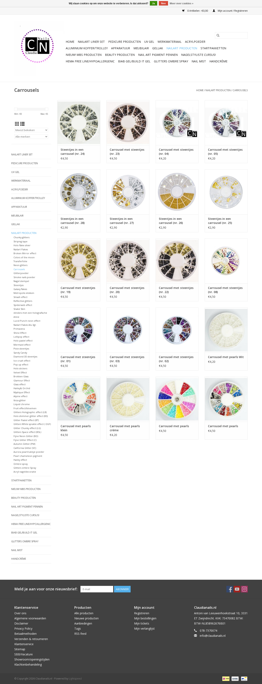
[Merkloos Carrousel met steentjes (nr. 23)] (127, 122)
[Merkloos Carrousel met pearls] (177, 399)
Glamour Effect (22, 380)
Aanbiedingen (83, 623)
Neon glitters (20, 265)
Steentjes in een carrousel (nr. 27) (122, 221)
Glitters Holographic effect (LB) (30, 412)
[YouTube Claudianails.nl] (237, 589)
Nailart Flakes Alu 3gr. (25, 324)
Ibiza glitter (20, 400)
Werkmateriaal (170, 42)
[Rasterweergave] (17, 124)
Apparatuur (120, 48)
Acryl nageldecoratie (25, 471)
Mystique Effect (22, 392)
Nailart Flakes (21, 249)
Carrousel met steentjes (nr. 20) (127, 290)
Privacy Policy (23, 628)
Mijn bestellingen (145, 618)
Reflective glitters (23, 300)
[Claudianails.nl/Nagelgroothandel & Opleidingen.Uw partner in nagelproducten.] (39, 48)
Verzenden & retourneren (31, 639)
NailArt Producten (181, 48)
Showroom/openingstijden (32, 659)
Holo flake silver (22, 245)
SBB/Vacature (23, 654)
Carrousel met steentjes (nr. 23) (127, 152)
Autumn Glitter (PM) (24, 443)
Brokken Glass (21, 376)
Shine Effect (20, 332)
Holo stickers (20, 368)
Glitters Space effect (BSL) (27, 432)
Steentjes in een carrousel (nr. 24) (73, 152)
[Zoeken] (218, 35)
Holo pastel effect (23, 340)
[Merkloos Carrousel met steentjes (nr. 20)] (127, 260)
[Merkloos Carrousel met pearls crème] (127, 399)
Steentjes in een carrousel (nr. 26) (171, 221)
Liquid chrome (22, 404)
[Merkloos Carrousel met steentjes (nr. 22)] (177, 260)
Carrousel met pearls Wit (226, 357)
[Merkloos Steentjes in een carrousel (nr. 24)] (78, 122)
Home (70, 42)
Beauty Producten (120, 55)
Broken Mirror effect (25, 253)
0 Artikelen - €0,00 (198, 10)
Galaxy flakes (20, 289)
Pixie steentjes (21, 348)
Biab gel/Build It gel (134, 61)
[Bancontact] (243, 678)
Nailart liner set (91, 42)
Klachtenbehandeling (28, 664)
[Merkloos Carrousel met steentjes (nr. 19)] (78, 260)
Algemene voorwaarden (30, 618)
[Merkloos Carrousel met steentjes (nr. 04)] (177, 122)
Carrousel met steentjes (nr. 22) (176, 290)
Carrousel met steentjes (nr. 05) (225, 152)
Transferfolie (20, 261)
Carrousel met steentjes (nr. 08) (225, 290)
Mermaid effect (22, 344)
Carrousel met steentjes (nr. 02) (176, 359)
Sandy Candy (20, 352)
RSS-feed (80, 634)
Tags (77, 628)
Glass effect (20, 384)
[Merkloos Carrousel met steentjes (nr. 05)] (226, 122)
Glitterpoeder (21, 273)
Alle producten (83, 613)
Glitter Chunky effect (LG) (27, 428)
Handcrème (218, 61)
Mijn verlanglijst (144, 628)
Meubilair (141, 48)
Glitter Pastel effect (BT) (26, 420)
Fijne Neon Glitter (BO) (26, 436)
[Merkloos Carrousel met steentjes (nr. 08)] (226, 260)
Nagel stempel (21, 281)
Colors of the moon (24, 257)
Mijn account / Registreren (232, 10)
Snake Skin (19, 308)
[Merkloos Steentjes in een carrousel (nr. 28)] (78, 191)
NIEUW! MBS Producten (84, 55)
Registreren (141, 613)
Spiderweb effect (23, 305)
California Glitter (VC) (25, 447)
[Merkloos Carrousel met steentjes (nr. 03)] (127, 330)
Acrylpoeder (195, 42)
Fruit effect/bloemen (25, 408)
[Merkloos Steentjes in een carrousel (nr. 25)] (226, 191)
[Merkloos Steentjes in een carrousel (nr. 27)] (127, 191)
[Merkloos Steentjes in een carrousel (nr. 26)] (177, 191)
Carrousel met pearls (174, 426)
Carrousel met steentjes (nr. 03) (127, 359)
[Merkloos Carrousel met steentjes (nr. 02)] (177, 330)
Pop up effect (21, 364)
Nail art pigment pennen (158, 55)
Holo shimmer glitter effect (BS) (31, 416)
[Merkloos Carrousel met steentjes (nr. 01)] (78, 330)
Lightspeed (75, 678)
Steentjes (19, 285)
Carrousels (240, 90)
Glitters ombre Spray (171, 61)
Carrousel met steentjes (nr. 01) (78, 359)
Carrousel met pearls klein (76, 428)
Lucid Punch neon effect (27, 320)
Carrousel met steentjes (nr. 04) (176, 152)
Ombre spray (21, 463)
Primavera (19, 328)
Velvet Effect (20, 372)
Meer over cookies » (181, 3)
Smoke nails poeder (24, 277)
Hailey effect (20, 459)
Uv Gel (149, 42)
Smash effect (20, 297)
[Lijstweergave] (22, 124)
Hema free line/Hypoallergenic (90, 61)
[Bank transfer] (234, 678)
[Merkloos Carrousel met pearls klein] (78, 399)
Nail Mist (199, 61)
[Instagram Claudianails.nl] (244, 589)
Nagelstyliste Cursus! (198, 55)
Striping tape (20, 241)
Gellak (157, 48)
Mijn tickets (141, 623)
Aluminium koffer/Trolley (87, 48)
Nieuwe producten (86, 618)
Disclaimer (21, 623)
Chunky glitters (21, 237)
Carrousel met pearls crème (125, 428)
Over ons (20, 613)
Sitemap (19, 649)
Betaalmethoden (25, 634)
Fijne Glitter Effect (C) (25, 439)
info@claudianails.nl (213, 636)
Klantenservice (24, 644)
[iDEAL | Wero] (225, 678)
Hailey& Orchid (22, 388)
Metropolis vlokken (24, 292)
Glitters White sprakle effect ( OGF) (32, 424)
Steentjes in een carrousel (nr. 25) (220, 221)
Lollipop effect (21, 336)
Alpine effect (20, 396)
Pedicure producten (124, 42)
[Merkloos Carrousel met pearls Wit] (226, 330)
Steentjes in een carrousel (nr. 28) (73, 221)
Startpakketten (213, 48)
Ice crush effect (22, 360)
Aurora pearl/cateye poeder (29, 451)
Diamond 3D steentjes (25, 356)
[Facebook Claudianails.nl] (229, 589)
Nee (163, 3)
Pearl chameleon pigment (28, 455)
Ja (153, 3)
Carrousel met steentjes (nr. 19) (78, 290)
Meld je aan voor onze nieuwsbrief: (45, 589)
